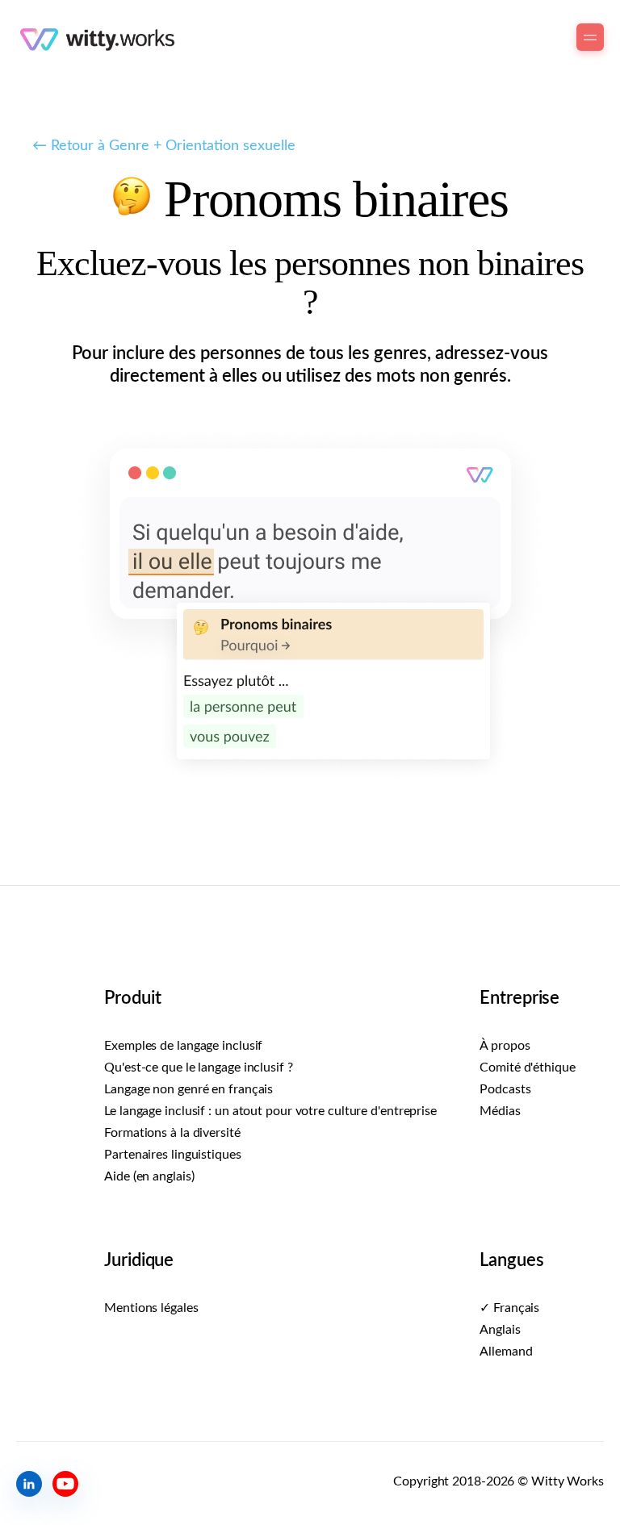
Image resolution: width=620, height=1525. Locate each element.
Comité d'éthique (527, 1067)
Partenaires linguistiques (172, 1154)
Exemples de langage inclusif (183, 1045)
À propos (505, 1045)
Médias (500, 1111)
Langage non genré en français (188, 1089)
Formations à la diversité (172, 1132)
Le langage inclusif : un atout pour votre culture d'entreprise (270, 1111)
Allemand (506, 1351)
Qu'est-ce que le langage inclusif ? (198, 1067)
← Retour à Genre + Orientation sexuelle (163, 146)
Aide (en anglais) (149, 1176)
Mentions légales (151, 1307)
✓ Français (509, 1307)
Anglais (500, 1329)
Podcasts (505, 1089)
